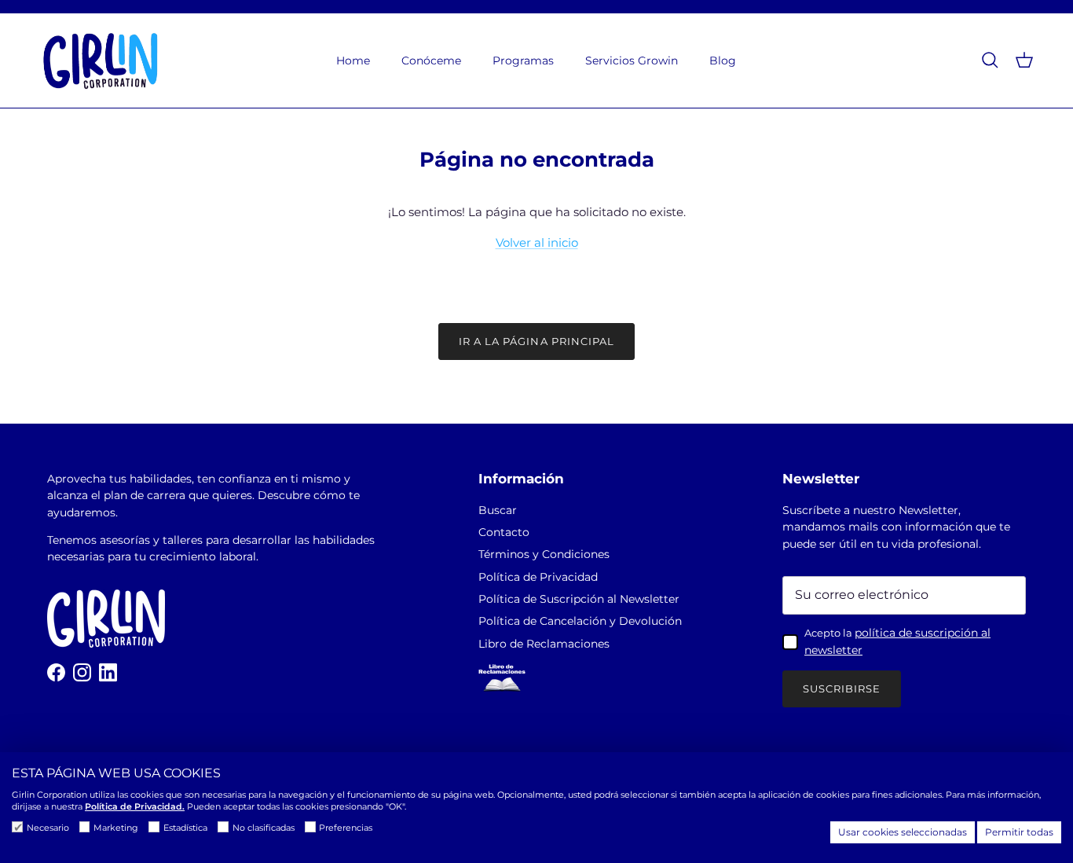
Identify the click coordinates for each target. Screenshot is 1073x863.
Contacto (503, 532)
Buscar (497, 510)
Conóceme (431, 60)
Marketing (115, 827)
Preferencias (345, 827)
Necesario (48, 827)
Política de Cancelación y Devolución (580, 621)
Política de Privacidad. (135, 806)
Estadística (185, 827)
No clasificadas (264, 827)
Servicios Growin (631, 60)
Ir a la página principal (536, 341)
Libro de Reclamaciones (544, 643)
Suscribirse (842, 688)
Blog (722, 60)
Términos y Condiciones (544, 554)
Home (353, 60)
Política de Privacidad (538, 577)
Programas (523, 60)
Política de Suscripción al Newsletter (578, 599)
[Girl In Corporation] (100, 61)
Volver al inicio (537, 242)
